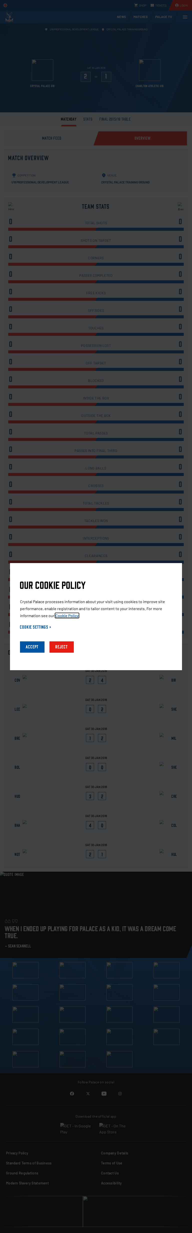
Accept (32, 647)
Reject (62, 647)
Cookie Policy (67, 615)
